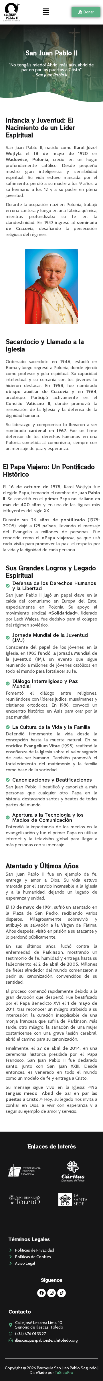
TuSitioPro (64, 1372)
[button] (46, 12)
